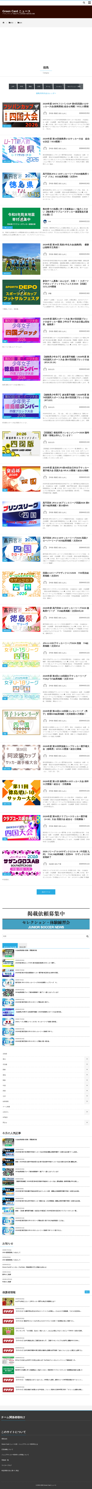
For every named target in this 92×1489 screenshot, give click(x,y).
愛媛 (5, 341)
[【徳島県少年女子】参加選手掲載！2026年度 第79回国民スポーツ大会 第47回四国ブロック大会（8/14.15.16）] (21, 368)
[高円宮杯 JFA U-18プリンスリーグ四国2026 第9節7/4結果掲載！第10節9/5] (21, 514)
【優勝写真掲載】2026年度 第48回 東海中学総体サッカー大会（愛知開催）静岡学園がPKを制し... (47, 1181)
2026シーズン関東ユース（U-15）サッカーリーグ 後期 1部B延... (36, 1022)
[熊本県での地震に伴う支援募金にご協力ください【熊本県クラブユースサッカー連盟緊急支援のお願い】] (21, 218)
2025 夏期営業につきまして (11, 1260)
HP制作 (5, 1117)
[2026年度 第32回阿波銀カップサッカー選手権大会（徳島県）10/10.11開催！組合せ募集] (21, 757)
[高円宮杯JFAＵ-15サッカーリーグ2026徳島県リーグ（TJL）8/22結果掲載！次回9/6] (21, 185)
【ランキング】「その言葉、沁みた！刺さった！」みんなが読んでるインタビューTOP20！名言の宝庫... (49, 1331)
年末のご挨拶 (6, 1282)
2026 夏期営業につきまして (11, 1252)
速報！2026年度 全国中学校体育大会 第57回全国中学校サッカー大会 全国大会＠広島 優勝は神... (46, 1162)
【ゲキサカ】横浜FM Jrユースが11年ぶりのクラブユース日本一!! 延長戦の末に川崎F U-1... (44, 1321)
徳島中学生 (7, 196)
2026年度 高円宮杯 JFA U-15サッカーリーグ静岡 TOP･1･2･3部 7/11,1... (38, 1230)
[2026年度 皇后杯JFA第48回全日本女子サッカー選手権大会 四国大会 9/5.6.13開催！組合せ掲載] (21, 478)
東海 (4, 1075)
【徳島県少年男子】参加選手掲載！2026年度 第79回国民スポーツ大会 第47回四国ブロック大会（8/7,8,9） (66, 398)
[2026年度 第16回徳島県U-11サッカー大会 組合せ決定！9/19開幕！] (21, 150)
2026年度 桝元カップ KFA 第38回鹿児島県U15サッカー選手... (35, 963)
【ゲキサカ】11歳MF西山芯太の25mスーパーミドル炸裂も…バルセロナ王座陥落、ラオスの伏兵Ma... (48, 1311)
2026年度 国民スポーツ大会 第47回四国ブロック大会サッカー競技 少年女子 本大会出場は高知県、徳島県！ (66, 322)
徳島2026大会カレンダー (46, 93)
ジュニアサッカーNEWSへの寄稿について (15, 1455)
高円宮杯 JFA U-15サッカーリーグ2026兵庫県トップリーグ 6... (36, 982)
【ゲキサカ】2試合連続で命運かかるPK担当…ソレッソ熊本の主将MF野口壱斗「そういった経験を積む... (49, 1389)
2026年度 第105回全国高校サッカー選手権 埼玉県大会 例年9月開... (37, 973)
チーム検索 (6, 1107)
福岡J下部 (7, 874)
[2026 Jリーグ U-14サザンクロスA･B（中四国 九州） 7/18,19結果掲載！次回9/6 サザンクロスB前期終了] (21, 863)
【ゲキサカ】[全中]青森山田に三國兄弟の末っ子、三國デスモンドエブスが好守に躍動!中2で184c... (47, 1340)
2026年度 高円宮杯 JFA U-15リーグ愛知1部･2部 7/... (32, 1002)
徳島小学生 (7, 161)
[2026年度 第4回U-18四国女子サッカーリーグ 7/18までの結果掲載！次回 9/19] (21, 687)
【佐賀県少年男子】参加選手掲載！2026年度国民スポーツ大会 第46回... (38, 1012)
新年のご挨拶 (6, 1274)
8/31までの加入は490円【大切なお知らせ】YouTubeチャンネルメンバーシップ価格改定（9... (45, 1360)
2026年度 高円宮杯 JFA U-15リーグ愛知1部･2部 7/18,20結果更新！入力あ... (40, 1220)
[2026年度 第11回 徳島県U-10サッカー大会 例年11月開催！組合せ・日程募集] (21, 792)
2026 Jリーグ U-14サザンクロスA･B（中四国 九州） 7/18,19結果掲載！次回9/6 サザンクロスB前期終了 (66, 854)
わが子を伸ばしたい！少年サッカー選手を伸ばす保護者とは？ (35, 1301)
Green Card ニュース (16, 11)
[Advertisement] (46, 47)
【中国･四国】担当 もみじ (57, 113)
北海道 (5, 1054)
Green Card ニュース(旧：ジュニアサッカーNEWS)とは (20, 1444)
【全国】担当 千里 (54, 864)
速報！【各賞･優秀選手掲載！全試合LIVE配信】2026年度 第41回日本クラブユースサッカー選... (46, 1211)
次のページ (46, 892)
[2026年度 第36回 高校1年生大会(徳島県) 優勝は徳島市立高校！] (21, 259)
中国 (4, 1085)
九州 (4, 1096)
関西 (4, 1080)
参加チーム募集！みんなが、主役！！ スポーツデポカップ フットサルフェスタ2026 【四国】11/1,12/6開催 (66, 284)
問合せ (5, 1122)
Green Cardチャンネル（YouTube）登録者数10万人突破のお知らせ (24, 1267)
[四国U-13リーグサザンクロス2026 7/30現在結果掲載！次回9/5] (21, 584)
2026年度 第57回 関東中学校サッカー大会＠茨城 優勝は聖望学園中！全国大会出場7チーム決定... (46, 1152)
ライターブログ (7, 1465)
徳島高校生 (7, 273)
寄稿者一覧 (5, 1460)
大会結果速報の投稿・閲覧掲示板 (26, 950)
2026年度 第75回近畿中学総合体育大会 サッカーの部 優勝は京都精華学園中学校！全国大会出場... (47, 1191)
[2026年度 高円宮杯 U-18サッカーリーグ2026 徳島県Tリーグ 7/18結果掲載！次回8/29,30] (21, 619)
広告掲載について (7, 1449)
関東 (4, 1069)
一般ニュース (8, 227)
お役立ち (6, 1112)
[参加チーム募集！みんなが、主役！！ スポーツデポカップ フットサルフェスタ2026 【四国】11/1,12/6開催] (21, 292)
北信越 (5, 1064)
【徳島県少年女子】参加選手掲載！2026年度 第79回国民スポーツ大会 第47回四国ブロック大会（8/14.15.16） (66, 360)
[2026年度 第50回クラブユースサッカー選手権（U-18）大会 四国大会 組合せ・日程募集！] (21, 827)
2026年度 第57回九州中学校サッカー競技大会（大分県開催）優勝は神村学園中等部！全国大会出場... (48, 1201)
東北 (4, 1059)
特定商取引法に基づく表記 (10, 1470)
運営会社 (4, 1439)
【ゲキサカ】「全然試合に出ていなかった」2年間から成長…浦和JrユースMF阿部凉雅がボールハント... (49, 1380)
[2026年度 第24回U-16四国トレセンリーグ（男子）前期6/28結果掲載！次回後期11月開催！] (21, 722)
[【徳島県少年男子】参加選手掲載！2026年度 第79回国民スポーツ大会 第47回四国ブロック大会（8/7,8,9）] (21, 406)
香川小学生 (7, 126)
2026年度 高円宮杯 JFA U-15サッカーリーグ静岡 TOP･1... (34, 1031)
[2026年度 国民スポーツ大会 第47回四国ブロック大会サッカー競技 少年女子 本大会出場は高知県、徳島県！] (21, 330)
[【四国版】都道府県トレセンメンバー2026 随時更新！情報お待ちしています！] (21, 443)
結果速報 (6, 1101)
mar (49, 221)
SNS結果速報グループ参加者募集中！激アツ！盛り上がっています (37, 992)
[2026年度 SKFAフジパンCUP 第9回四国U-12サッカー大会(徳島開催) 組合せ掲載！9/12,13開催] (21, 114)
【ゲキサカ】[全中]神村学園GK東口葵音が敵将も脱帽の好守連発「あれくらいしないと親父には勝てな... (49, 1350)
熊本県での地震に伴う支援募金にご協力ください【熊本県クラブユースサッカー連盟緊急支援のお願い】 (65, 212)
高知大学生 (7, 455)
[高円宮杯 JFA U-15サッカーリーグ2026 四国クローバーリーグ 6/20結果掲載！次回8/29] (21, 549)
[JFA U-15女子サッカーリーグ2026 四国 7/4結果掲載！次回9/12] (21, 654)
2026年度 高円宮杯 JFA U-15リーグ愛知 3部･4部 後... (32, 1041)
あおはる (51, 369)
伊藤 (49, 293)
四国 (4, 1091)
